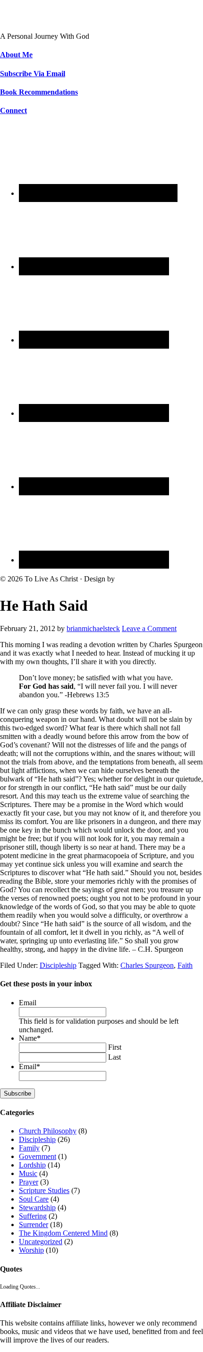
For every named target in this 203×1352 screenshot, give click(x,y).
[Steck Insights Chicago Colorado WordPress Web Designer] (152, 579)
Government (37, 1156)
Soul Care (34, 1199)
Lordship (32, 1165)
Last (114, 1057)
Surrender (33, 1224)
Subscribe (17, 1093)
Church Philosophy (47, 1131)
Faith (185, 965)
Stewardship (37, 1207)
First (114, 1047)
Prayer (28, 1182)
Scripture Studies (44, 1190)
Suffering (33, 1216)
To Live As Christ (26, 20)
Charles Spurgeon (147, 965)
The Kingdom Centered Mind (63, 1233)
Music (28, 1173)
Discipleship (58, 965)
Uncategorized (40, 1242)
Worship (31, 1250)
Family (29, 1148)
